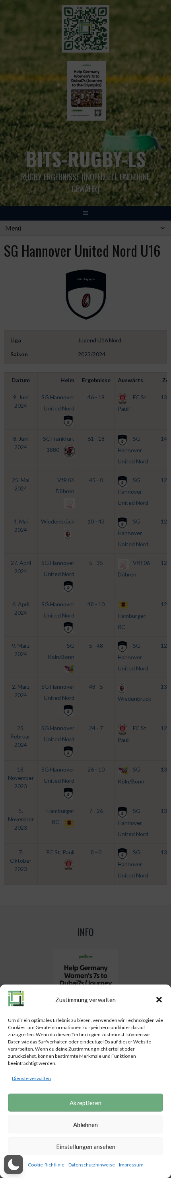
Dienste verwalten (31, 1078)
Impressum (131, 1165)
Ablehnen (85, 1124)
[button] (159, 1000)
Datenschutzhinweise (91, 1165)
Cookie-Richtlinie (46, 1165)
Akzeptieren (85, 1102)
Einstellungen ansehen (85, 1146)
